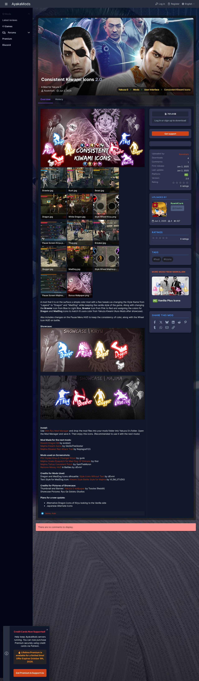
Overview (45, 99)
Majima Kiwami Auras (51, 446)
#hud (157, 259)
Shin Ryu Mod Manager (57, 430)
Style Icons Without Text (91, 476)
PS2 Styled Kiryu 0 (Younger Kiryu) (58, 458)
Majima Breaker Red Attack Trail (56, 449)
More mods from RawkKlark (168, 272)
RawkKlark (49, 90)
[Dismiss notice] (47, 630)
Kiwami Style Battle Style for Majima (88, 479)
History (59, 99)
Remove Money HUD (51, 467)
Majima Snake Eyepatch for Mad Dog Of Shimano (65, 461)
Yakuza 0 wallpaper (75, 488)
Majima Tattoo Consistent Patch (56, 464)
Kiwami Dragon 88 (49, 443)
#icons (167, 259)
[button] (6, 4)
